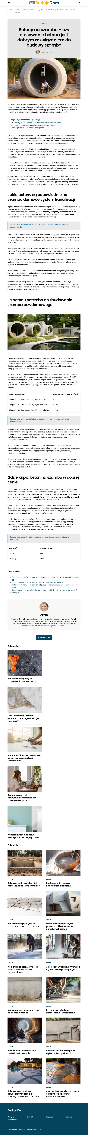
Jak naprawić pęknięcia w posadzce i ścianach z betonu (23, 925)
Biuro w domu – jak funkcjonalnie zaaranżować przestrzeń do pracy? (22, 798)
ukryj (37, 120)
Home (10, 10)
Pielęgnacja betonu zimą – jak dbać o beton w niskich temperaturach (23, 969)
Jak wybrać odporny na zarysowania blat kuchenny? (23, 680)
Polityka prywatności (12, 1118)
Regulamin (50, 1117)
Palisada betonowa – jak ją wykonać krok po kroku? (60, 1052)
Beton (17, 10)
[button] (9, 3)
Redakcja (68, 1117)
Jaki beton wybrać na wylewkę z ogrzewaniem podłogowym (63, 968)
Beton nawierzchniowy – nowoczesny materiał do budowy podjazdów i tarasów (23, 1094)
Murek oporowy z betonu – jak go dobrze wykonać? (23, 1011)
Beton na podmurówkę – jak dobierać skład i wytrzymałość (24, 884)
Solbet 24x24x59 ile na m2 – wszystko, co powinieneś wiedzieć (38, 582)
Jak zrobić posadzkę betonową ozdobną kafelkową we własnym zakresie (62, 1094)
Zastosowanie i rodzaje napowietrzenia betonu (58, 884)
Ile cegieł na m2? (18, 592)
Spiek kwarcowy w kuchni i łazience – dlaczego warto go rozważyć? (23, 718)
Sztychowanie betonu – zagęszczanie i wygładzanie (60, 1011)
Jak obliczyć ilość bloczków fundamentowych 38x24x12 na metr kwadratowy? (44, 590)
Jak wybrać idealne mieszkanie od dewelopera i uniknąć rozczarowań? (24, 758)
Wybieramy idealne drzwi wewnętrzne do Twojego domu (24, 836)
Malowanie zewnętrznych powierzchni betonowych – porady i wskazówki (60, 926)
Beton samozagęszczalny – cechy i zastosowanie (22, 1052)
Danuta (43, 51)
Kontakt (30, 1117)
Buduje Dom (15, 1110)
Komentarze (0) (44, 637)
